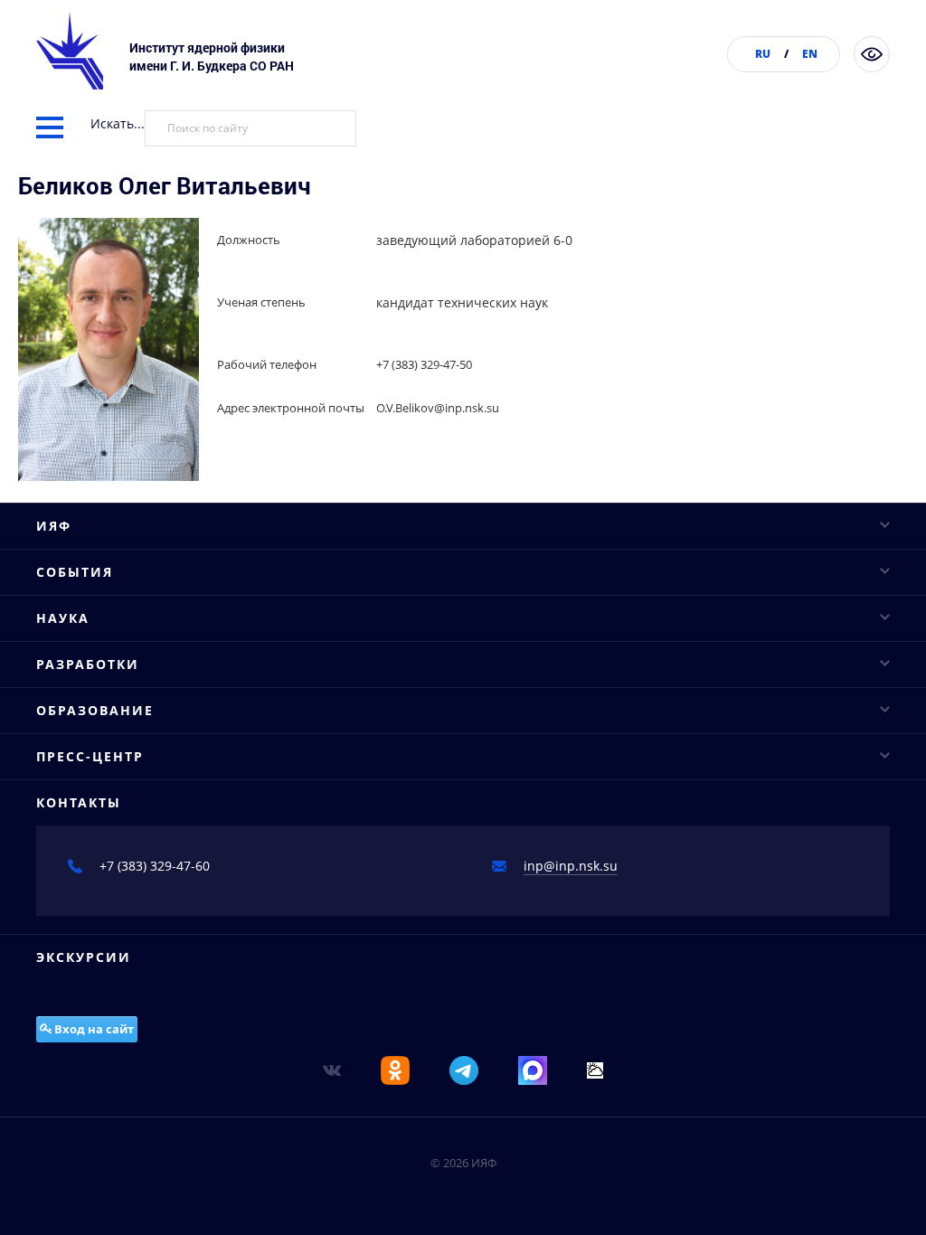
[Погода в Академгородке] (595, 1069)
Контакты (78, 802)
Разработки (87, 664)
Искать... (117, 123)
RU (762, 53)
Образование (95, 710)
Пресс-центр (90, 756)
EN (809, 53)
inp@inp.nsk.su (571, 865)
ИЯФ (53, 525)
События (74, 571)
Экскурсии (83, 957)
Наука (63, 618)
